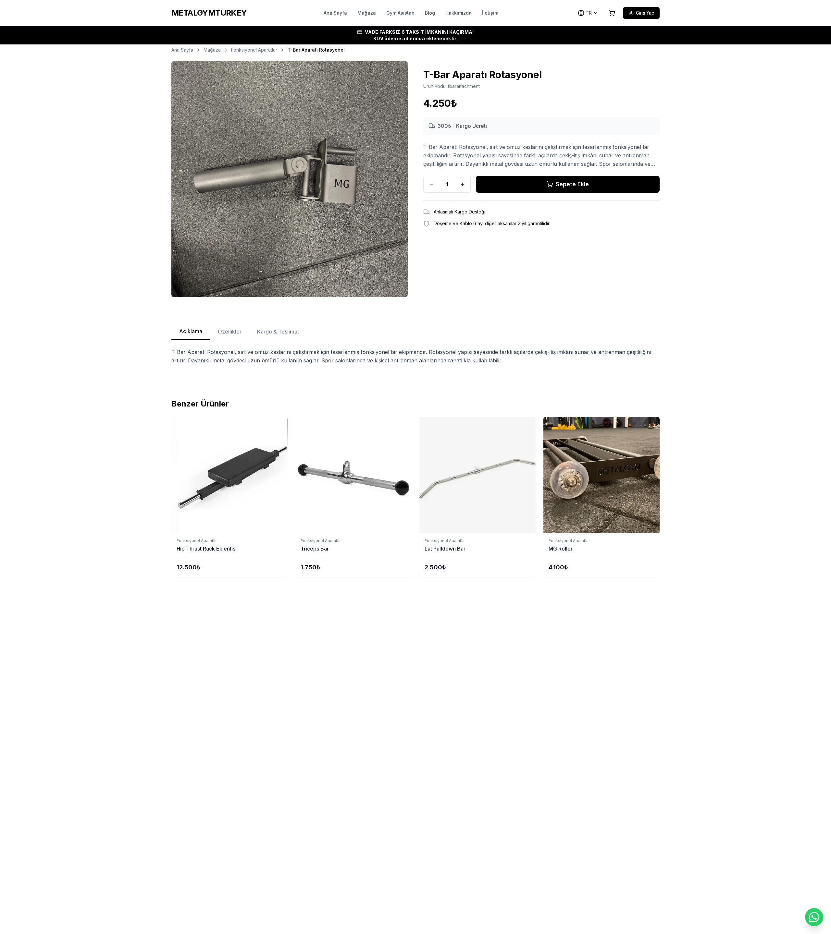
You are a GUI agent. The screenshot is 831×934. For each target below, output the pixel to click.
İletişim (490, 13)
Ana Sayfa (335, 13)
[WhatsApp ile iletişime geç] (814, 917)
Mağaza (366, 13)
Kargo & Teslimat (278, 331)
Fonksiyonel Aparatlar (254, 50)
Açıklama (190, 331)
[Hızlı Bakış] (284, 425)
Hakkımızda (458, 13)
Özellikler (230, 331)
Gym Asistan (400, 13)
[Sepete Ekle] (229, 475)
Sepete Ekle (572, 184)
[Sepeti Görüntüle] (612, 13)
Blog (430, 13)
